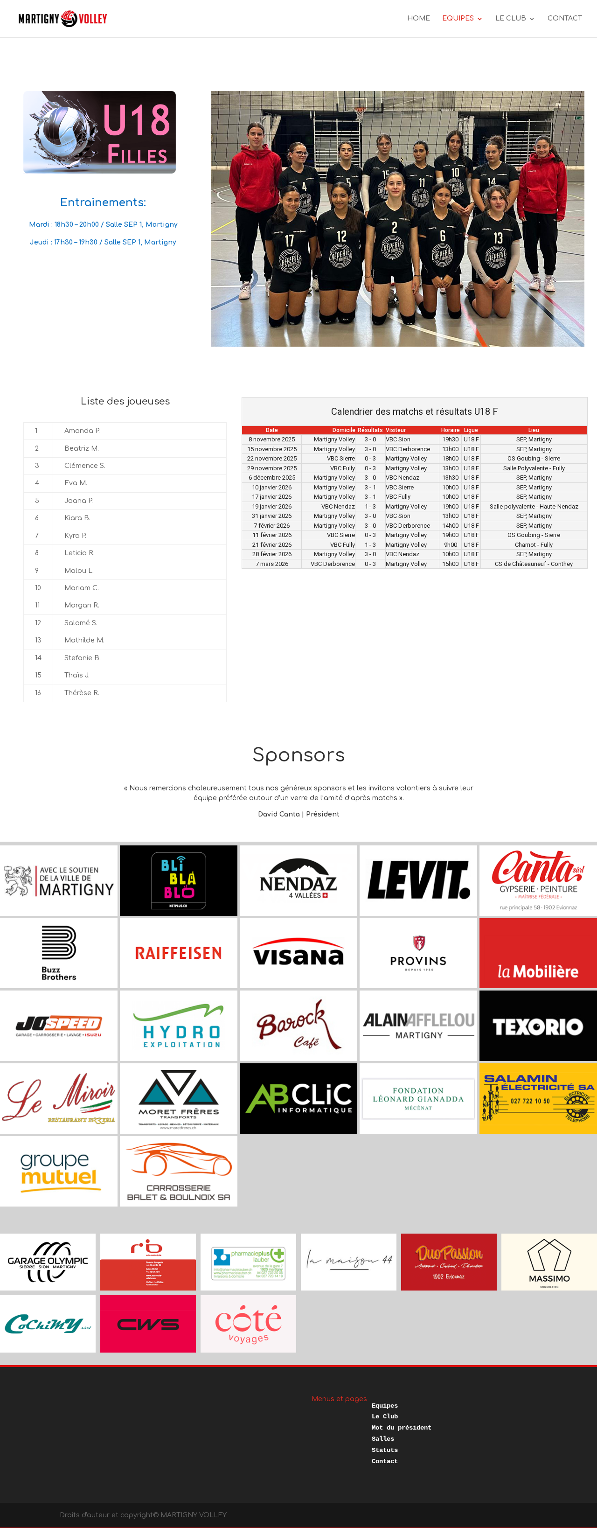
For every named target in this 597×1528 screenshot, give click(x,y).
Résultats (370, 430)
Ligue (471, 430)
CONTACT (565, 18)
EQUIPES (458, 18)
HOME (418, 18)
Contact (385, 1461)
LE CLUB (510, 18)
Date (272, 430)
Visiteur (396, 430)
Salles (383, 1439)
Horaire (450, 430)
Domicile (344, 430)
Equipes (385, 1405)
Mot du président (401, 1427)
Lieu (533, 430)
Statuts (385, 1450)
